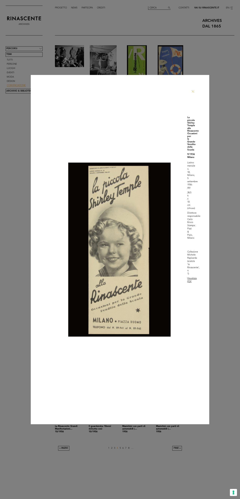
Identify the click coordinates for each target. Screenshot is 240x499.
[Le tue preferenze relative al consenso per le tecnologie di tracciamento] (233, 492)
